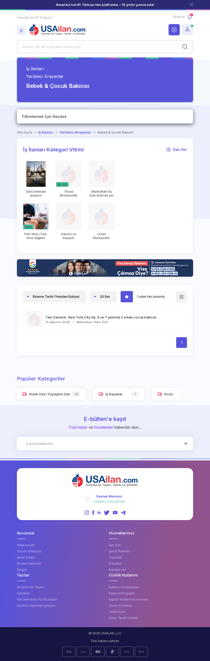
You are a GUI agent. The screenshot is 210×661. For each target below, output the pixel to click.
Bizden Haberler (29, 563)
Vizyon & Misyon (29, 551)
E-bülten (115, 563)
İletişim (22, 570)
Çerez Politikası (120, 605)
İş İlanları (35, 68)
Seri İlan (115, 545)
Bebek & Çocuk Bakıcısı (115, 132)
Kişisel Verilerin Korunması (128, 599)
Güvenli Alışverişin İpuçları (36, 605)
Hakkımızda (26, 545)
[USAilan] (93, 30)
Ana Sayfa (24, 132)
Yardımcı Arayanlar (45, 76)
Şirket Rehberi (119, 551)
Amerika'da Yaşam (30, 587)
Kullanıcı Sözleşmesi (124, 587)
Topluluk (115, 557)
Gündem (23, 593)
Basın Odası (26, 557)
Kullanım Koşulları (122, 593)
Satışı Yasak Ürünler (123, 618)
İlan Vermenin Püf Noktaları (37, 599)
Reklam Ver (117, 570)
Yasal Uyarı (117, 612)
